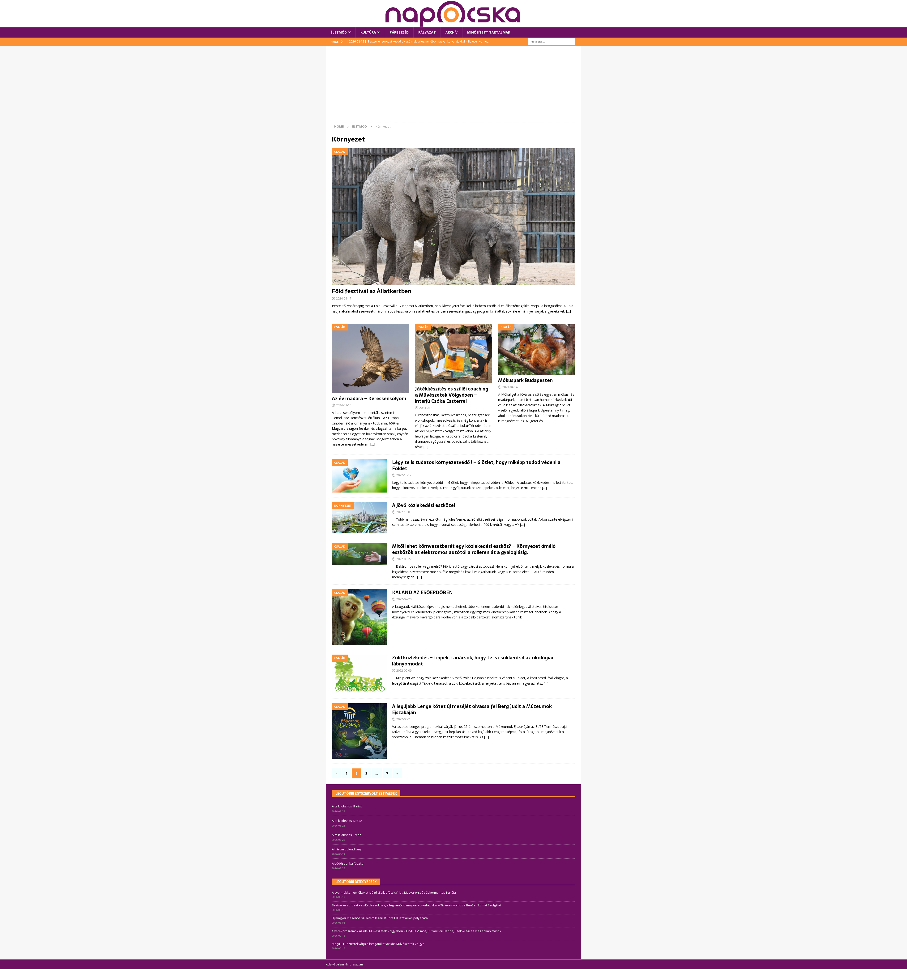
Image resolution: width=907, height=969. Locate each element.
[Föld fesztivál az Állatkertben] (453, 216)
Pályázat (427, 32)
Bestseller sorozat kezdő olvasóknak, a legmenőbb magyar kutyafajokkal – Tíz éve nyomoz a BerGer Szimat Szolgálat (416, 905)
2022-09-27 (403, 559)
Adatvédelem (335, 964)
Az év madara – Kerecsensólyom (369, 398)
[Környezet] (359, 517)
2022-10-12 (403, 475)
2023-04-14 (510, 387)
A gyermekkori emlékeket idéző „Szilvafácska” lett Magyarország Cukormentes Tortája (394, 892)
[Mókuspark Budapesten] (536, 349)
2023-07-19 (426, 408)
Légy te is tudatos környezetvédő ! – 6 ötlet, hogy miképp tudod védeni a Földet (476, 465)
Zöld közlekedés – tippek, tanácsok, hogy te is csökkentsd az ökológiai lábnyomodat (472, 661)
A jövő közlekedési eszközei (423, 505)
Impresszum (354, 964)
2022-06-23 (403, 719)
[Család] (359, 476)
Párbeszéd (399, 32)
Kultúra (368, 32)
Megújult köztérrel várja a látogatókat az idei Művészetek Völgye (378, 944)
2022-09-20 (403, 599)
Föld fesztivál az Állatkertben (371, 291)
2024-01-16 (343, 405)
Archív (451, 32)
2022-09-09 (403, 670)
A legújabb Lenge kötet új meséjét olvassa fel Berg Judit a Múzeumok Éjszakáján (472, 709)
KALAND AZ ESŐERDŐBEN (422, 592)
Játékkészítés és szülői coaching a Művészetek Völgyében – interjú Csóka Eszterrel (451, 395)
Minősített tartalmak (488, 32)
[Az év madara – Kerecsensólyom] (370, 358)
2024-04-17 (343, 298)
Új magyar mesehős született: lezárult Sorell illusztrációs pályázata (380, 918)
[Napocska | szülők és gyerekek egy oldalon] (453, 13)
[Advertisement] (453, 87)
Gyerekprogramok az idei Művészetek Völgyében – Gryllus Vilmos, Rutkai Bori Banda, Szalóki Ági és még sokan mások (416, 931)
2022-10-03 (403, 512)
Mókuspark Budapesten (525, 380)
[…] (568, 311)
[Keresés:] (551, 41)
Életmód (339, 32)
